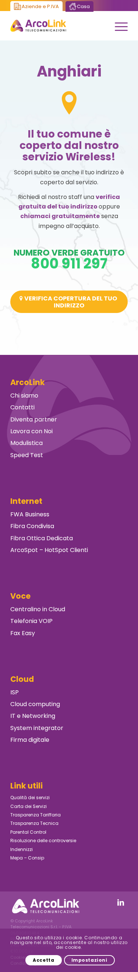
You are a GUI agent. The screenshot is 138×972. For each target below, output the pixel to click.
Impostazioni (89, 960)
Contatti (22, 407)
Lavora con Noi (31, 431)
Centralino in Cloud (37, 609)
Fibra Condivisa (32, 526)
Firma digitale (29, 740)
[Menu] (117, 25)
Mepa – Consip (27, 858)
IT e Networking (32, 716)
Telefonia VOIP (31, 621)
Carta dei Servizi (28, 806)
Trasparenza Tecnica (34, 823)
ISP (14, 692)
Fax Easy (22, 633)
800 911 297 (69, 263)
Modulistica (26, 443)
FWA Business (29, 514)
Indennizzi (21, 849)
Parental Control (28, 832)
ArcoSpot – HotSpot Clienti (49, 550)
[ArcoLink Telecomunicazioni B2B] (57, 25)
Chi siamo (24, 395)
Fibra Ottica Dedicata (41, 538)
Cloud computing (35, 704)
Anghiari (69, 71)
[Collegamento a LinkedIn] (120, 902)
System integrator (36, 728)
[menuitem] (117, 25)
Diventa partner (33, 419)
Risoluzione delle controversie (43, 840)
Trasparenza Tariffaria (35, 815)
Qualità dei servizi (30, 797)
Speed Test (26, 455)
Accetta (43, 960)
